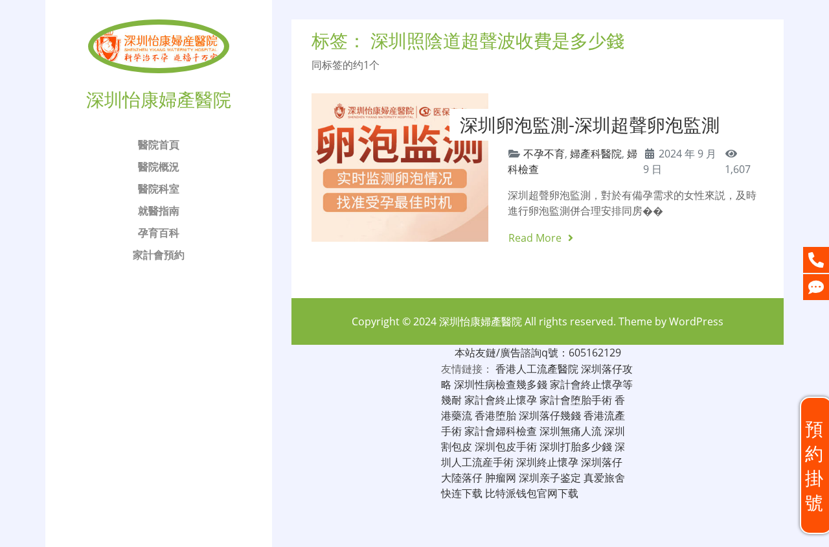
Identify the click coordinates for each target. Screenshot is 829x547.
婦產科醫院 (596, 153)
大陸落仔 (462, 478)
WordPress (696, 321)
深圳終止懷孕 (547, 462)
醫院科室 (158, 188)
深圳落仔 (601, 462)
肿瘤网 (500, 478)
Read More (536, 238)
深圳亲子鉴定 (550, 478)
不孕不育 (544, 153)
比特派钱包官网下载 (531, 493)
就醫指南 (158, 211)
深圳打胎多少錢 (575, 446)
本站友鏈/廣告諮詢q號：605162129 (538, 352)
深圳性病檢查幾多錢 (500, 384)
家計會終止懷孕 (500, 400)
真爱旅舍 (604, 478)
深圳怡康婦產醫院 (480, 321)
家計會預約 (159, 255)
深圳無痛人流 (570, 431)
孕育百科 (158, 233)
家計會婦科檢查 (500, 431)
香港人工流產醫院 (536, 369)
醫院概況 (158, 166)
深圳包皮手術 (506, 446)
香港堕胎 (495, 415)
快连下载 (462, 493)
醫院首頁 (158, 144)
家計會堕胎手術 (575, 400)
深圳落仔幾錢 (550, 415)
